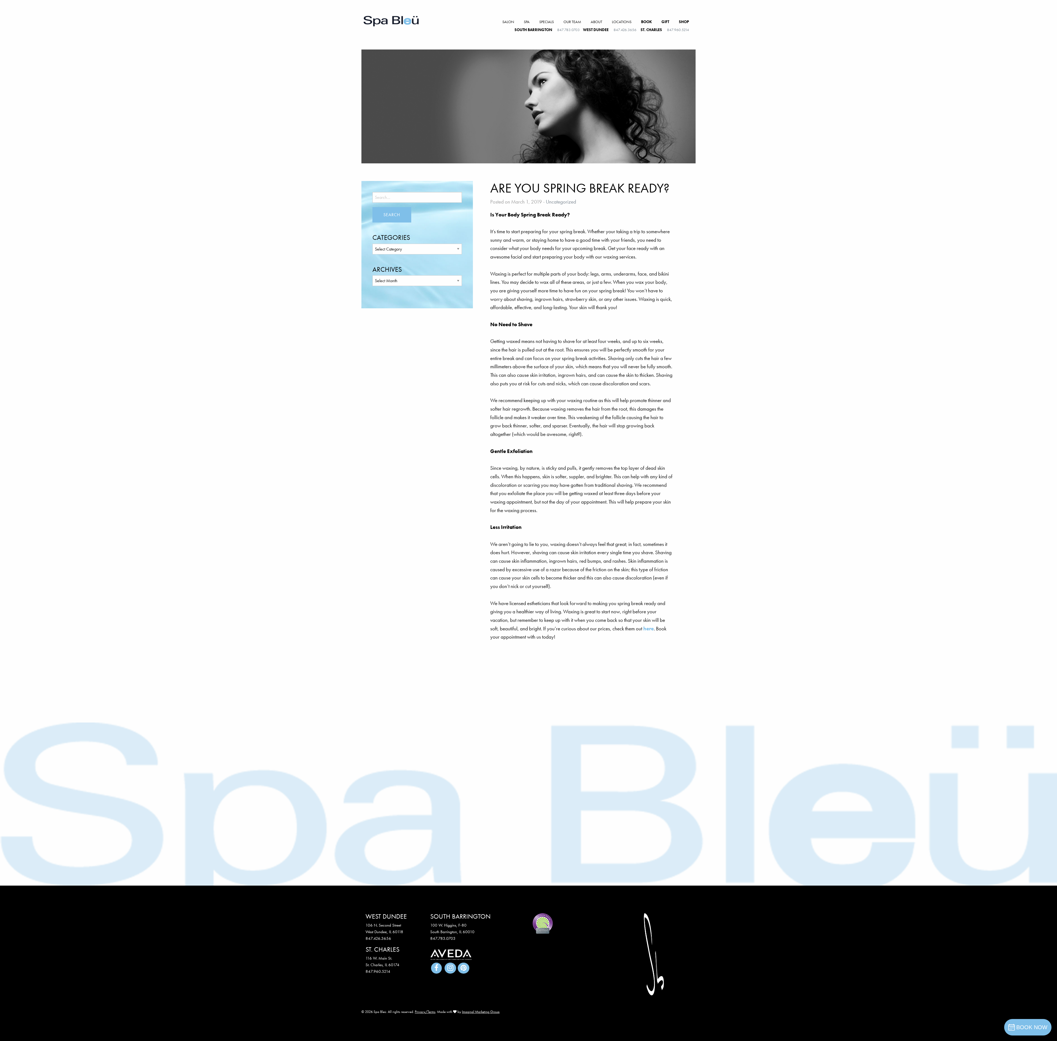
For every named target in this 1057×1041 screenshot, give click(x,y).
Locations (621, 21)
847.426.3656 (625, 29)
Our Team (572, 21)
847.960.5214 (678, 29)
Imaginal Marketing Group (481, 1011)
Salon (508, 21)
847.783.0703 (568, 29)
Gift (665, 21)
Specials (546, 21)
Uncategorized (561, 201)
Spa (527, 21)
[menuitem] (508, 22)
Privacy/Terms (425, 1011)
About (596, 21)
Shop (684, 21)
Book (646, 21)
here (648, 628)
